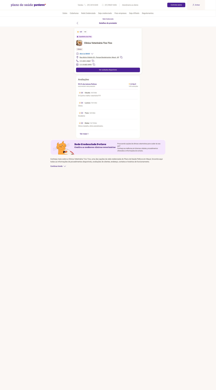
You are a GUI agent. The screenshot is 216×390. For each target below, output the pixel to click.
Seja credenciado (105, 13)
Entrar (197, 5)
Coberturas (74, 13)
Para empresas (120, 13)
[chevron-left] (77, 23)
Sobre (65, 13)
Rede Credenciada (88, 13)
